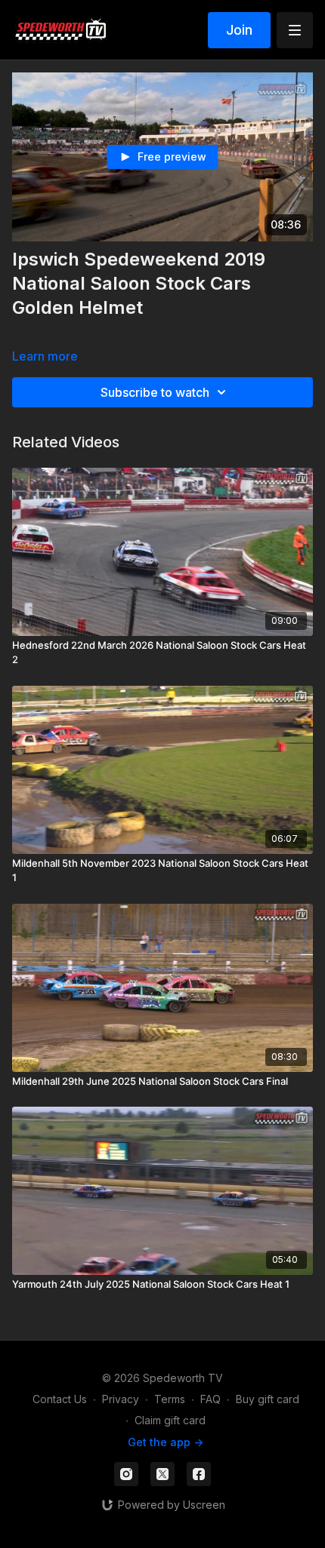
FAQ (210, 1399)
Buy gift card (267, 1399)
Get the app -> (165, 1442)
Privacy (120, 1399)
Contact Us (59, 1399)
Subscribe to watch (155, 392)
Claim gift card (170, 1420)
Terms (169, 1399)
